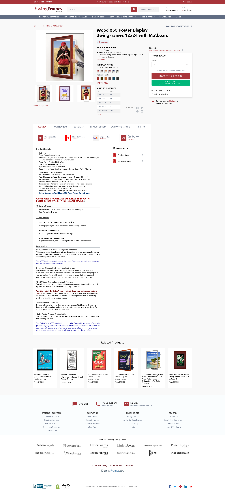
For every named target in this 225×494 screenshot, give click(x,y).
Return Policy (92, 427)
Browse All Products (148, 9)
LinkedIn (185, 486)
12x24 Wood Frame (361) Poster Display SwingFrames (125, 377)
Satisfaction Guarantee (173, 420)
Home (35, 26)
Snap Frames (165, 17)
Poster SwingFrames (49, 17)
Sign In (168, 8)
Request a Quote (52, 417)
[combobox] (102, 9)
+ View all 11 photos (40, 106)
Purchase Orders (51, 424)
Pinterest (180, 486)
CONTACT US (92, 413)
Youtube (190, 486)
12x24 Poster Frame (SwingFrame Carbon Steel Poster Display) (72, 377)
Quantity (154, 60)
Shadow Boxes (98, 17)
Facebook (170, 486)
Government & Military (52, 427)
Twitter (175, 486)
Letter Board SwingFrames (123, 17)
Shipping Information (52, 420)
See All (100, 115)
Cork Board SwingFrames (75, 17)
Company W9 (52, 430)
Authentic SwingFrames (133, 420)
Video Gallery (133, 424)
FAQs (133, 427)
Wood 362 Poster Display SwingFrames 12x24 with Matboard (179, 377)
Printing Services (132, 417)
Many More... (102, 83)
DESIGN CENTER (132, 413)
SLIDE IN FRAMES (147, 17)
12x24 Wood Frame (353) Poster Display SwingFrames (98, 377)
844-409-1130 (46, 2)
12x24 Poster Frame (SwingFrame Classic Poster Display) (42, 377)
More (178, 17)
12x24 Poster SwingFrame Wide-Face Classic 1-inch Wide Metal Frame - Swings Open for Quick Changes (152, 379)
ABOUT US (173, 413)
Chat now (173, 101)
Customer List (173, 417)
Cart (183, 8)
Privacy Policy (173, 424)
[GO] (134, 9)
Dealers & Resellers (92, 424)
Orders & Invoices (92, 420)
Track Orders (92, 417)
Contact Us (187, 2)
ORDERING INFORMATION (52, 413)
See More (101, 60)
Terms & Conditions (173, 427)
